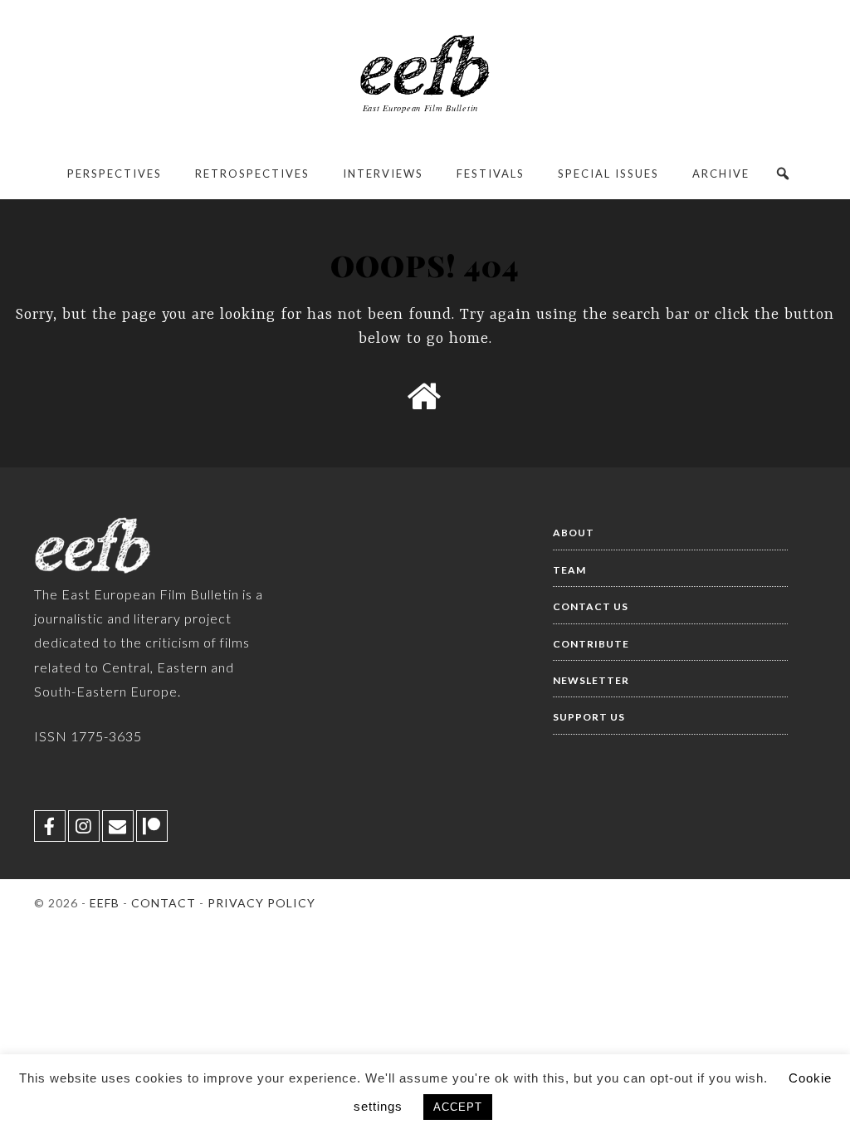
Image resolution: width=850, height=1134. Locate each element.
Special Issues (608, 173)
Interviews (383, 173)
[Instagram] (84, 826)
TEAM (569, 570)
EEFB (105, 903)
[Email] (118, 826)
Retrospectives (252, 173)
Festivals (491, 173)
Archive (721, 173)
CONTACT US (590, 606)
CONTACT (163, 903)
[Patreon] (152, 826)
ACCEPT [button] (457, 1107)
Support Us (589, 717)
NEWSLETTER (591, 680)
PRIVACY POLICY (261, 903)
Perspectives (114, 173)
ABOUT (573, 532)
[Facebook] (50, 826)
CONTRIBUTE (591, 644)
